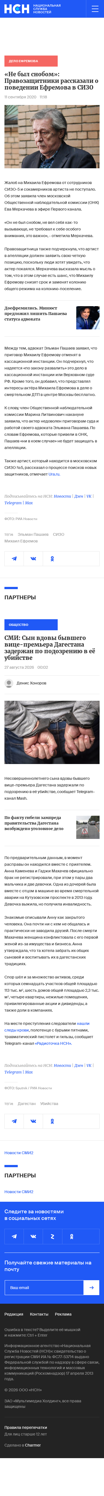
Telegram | (14, 502)
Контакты (39, 1314)
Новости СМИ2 (18, 1152)
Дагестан (27, 1103)
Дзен (78, 496)
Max (29, 502)
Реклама (63, 1314)
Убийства (49, 1103)
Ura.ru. (54, 474)
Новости (62, 496)
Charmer (33, 1445)
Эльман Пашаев (33, 534)
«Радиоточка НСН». (53, 1043)
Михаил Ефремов (21, 541)
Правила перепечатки (25, 1427)
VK (89, 496)
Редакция (13, 1314)
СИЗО (58, 534)
